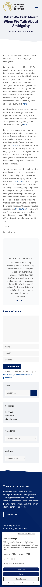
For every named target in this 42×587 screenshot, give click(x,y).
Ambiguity (10, 232)
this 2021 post (18, 181)
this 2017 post (21, 209)
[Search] (33, 393)
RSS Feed (9, 412)
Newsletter (9, 415)
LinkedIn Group (11, 419)
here (25, 103)
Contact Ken (11, 514)
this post (15, 145)
